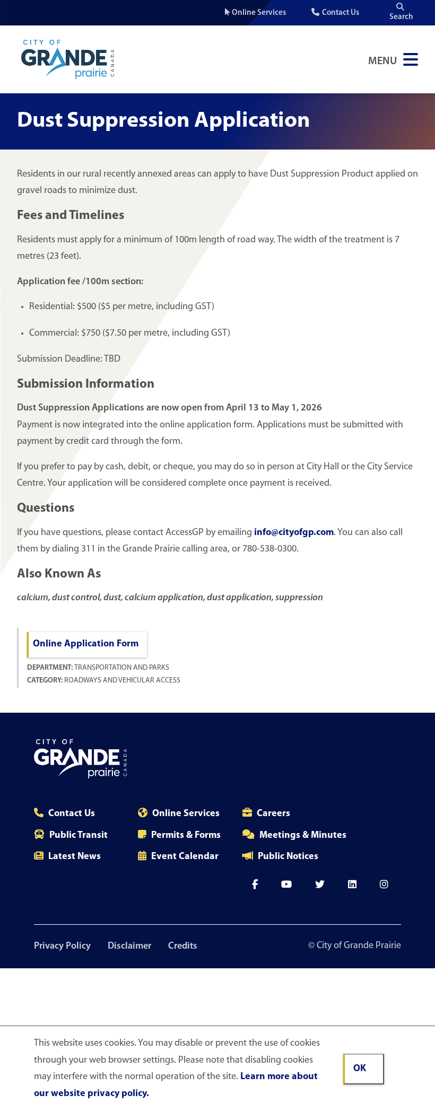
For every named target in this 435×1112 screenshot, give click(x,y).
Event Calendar (185, 857)
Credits (182, 946)
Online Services (259, 13)
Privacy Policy (62, 946)
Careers (273, 814)
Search (401, 17)
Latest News (74, 857)
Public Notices (288, 857)
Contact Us (340, 13)
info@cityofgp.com (294, 533)
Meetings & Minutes (302, 835)
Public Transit (78, 835)
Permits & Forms (186, 835)
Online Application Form (85, 644)
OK (359, 1069)
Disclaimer (129, 946)
